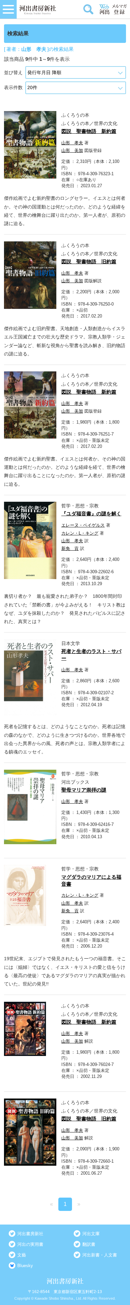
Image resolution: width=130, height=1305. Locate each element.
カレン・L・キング (79, 533)
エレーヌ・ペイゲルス (83, 525)
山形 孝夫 (72, 142)
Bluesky (25, 1265)
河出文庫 (91, 1233)
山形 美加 (72, 150)
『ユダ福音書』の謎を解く (91, 513)
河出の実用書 (30, 1244)
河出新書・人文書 (99, 1254)
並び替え (13, 72)
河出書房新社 (30, 1233)
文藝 (21, 1254)
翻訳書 (88, 1244)
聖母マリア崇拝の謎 (83, 790)
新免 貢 (70, 548)
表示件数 (13, 87)
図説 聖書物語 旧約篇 (88, 261)
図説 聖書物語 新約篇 (88, 131)
